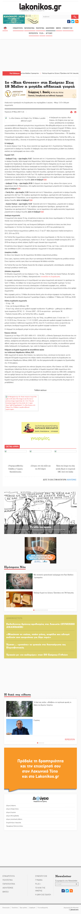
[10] (47, 610)
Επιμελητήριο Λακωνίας (13, 823)
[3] (36, 610)
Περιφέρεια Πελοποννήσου (14, 826)
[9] (45, 610)
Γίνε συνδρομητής (43, 908)
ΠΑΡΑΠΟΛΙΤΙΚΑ (29, 28)
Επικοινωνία (6, 908)
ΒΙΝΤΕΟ (58, 28)
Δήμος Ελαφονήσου (12, 809)
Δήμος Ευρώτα (11, 812)
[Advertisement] (40, 55)
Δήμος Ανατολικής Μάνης (14, 819)
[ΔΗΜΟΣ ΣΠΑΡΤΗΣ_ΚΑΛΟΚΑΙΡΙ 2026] (21, 19)
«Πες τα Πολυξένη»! (72, 73)
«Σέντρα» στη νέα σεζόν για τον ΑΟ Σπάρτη (40, 467)
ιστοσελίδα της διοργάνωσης (50, 277)
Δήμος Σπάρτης (11, 805)
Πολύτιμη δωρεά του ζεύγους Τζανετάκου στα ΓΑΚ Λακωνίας (45, 73)
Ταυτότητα (15, 908)
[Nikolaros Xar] (40, 428)
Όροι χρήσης (23, 908)
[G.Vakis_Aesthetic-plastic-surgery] (40, 94)
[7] (42, 610)
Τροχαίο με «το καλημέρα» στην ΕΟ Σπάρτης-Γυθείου (37, 654)
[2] (35, 610)
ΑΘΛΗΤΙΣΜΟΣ (50, 28)
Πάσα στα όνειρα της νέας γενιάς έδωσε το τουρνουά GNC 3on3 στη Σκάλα (65, 469)
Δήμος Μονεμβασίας (12, 816)
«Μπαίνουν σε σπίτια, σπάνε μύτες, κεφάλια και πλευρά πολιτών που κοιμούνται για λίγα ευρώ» (38, 636)
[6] (41, 610)
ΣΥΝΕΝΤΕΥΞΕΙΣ (67, 28)
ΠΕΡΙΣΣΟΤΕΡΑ (70, 739)
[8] (44, 610)
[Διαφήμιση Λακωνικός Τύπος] (40, 770)
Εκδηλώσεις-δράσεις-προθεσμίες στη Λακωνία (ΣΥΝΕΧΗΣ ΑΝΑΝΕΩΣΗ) (40, 625)
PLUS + (41, 33)
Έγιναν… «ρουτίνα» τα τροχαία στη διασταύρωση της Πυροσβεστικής (36, 646)
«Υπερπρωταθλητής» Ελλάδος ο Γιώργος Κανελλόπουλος (15, 469)
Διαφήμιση (32, 908)
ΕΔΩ (45, 180)
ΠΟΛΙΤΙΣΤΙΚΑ (40, 28)
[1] (33, 610)
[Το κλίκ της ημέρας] (40, 513)
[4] (38, 610)
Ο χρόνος (37, 720)
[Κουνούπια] (40, 550)
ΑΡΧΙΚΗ (5, 29)
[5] (39, 610)
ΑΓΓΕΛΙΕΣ (49, 33)
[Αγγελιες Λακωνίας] (40, 438)
